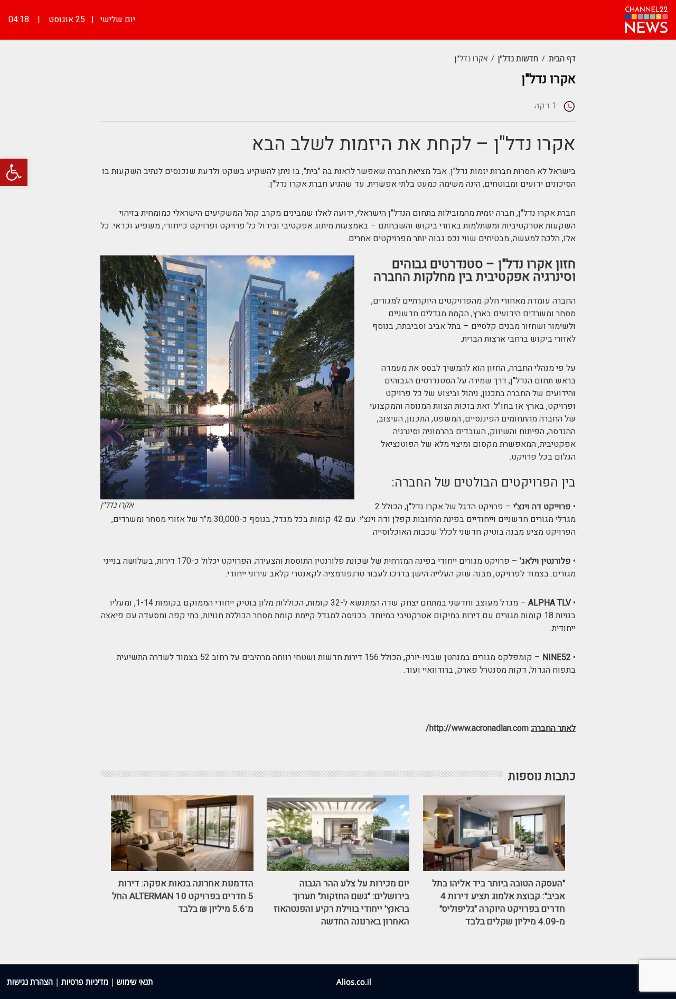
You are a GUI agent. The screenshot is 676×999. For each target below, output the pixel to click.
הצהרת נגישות (30, 981)
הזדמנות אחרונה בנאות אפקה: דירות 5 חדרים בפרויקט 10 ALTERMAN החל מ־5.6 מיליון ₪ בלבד (182, 896)
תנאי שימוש (135, 981)
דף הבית (562, 58)
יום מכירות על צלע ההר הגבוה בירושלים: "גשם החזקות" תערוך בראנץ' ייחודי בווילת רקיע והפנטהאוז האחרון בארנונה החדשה (341, 902)
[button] (13, 172)
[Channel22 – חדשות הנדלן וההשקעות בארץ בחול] (646, 18)
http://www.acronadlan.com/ (477, 728)
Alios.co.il (353, 981)
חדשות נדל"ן (518, 58)
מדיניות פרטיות (84, 981)
